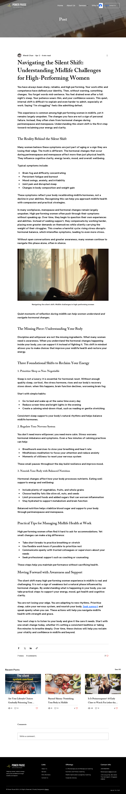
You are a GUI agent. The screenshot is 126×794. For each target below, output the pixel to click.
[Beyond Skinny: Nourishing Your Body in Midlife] (63, 684)
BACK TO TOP (115, 790)
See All (118, 669)
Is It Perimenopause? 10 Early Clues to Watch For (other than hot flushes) (102, 701)
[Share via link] (37, 648)
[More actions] (107, 55)
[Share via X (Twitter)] (25, 648)
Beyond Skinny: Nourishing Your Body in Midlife (61, 701)
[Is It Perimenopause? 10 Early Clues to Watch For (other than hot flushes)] (103, 684)
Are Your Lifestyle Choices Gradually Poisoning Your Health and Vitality (20, 701)
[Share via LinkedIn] (31, 648)
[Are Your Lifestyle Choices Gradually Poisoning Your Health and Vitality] (23, 684)
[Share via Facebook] (18, 648)
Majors (47, 789)
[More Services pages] (87, 5)
